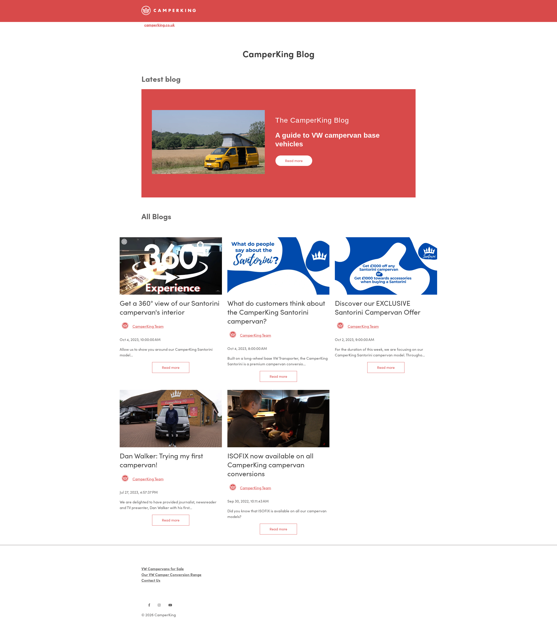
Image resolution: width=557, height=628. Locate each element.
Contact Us (150, 580)
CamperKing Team (148, 326)
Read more (294, 160)
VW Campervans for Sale (162, 568)
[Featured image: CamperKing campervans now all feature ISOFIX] (278, 445)
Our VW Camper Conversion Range (171, 574)
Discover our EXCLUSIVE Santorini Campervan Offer (377, 307)
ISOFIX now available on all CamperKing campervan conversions (270, 464)
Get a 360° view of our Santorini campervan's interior (170, 307)
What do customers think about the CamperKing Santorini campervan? (276, 312)
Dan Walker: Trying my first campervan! (161, 460)
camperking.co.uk (159, 24)
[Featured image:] (171, 293)
